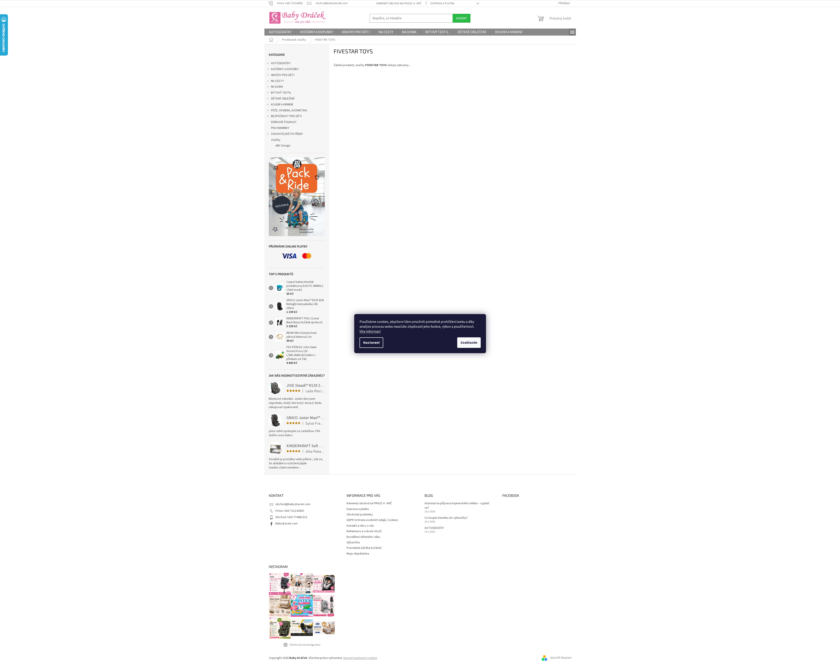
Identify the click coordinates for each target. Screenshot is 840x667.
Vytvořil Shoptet (560, 658)
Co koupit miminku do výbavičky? (446, 518)
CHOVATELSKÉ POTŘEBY (287, 134)
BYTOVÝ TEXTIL (281, 92)
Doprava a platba (442, 3)
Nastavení (371, 342)
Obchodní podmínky (360, 514)
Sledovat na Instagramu (304, 645)
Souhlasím (469, 342)
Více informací (370, 331)
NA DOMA (277, 87)
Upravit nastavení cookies (360, 658)
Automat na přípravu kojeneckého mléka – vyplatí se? (457, 505)
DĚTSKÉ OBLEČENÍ (282, 98)
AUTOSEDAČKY (281, 63)
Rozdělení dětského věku (363, 537)
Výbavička (353, 542)
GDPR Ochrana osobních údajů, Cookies (372, 520)
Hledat (461, 18)
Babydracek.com (286, 523)
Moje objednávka (358, 553)
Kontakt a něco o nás (360, 526)
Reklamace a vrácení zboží (364, 531)
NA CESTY (277, 81)
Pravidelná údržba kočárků (364, 548)
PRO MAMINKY (280, 128)
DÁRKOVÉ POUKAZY (283, 122)
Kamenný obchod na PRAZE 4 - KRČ (399, 3)
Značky (275, 140)
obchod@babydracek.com (292, 504)
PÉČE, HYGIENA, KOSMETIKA (289, 110)
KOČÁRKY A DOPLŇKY (285, 69)
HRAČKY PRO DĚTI (282, 75)
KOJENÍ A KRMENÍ (282, 104)
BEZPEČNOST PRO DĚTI (286, 116)
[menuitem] (280, 32)
